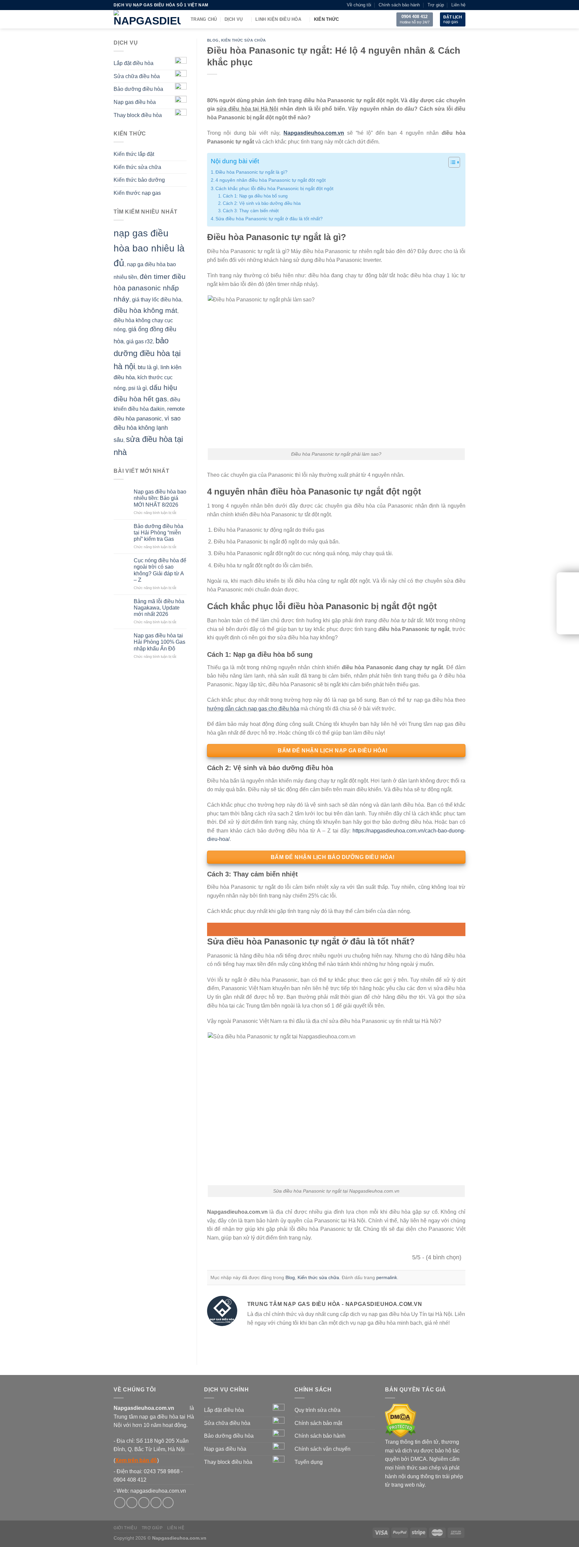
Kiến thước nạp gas (137, 193)
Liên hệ (458, 4)
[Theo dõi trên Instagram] (131, 1502)
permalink (386, 1277)
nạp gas (452, 19)
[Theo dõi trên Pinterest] (168, 1502)
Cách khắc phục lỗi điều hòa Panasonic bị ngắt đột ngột (274, 188)
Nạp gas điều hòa (135, 102)
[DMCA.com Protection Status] (400, 1420)
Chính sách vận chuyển (322, 1449)
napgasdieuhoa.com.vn (158, 1491)
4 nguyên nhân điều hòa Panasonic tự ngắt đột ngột (270, 180)
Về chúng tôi (359, 4)
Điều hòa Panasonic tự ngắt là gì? (251, 172)
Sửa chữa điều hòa (137, 76)
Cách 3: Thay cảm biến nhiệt (251, 210)
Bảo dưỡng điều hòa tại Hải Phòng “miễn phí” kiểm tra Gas (158, 532)
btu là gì (148, 367)
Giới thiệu (125, 1528)
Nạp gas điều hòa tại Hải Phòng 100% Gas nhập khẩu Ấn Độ (159, 642)
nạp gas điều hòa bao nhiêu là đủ (149, 248)
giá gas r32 (139, 341)
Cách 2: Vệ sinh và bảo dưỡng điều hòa (262, 203)
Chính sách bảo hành (399, 4)
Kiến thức (326, 19)
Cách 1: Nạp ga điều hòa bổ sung (255, 195)
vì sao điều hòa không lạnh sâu (147, 429)
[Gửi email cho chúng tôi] (156, 1502)
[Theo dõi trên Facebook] (119, 1502)
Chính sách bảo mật (318, 1423)
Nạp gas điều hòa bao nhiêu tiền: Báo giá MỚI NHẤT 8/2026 (160, 498)
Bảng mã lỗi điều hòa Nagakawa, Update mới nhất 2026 (159, 607)
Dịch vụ (233, 19)
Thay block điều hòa (138, 115)
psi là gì (137, 388)
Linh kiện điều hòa (278, 19)
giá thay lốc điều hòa (156, 300)
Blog (213, 40)
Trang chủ (204, 19)
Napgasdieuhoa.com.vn (313, 133)
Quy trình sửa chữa (317, 1410)
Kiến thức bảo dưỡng (139, 180)
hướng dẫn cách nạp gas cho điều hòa (253, 708)
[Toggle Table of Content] (450, 162)
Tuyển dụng (309, 1462)
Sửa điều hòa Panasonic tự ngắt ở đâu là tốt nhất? (269, 218)
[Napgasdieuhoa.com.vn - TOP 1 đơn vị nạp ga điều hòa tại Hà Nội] (147, 19)
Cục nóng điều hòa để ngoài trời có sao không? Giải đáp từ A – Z (160, 570)
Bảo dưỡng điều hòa (138, 89)
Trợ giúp (436, 4)
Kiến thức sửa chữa (137, 167)
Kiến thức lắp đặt (134, 154)
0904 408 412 (414, 16)
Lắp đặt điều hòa (133, 63)
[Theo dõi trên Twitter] (143, 1502)
